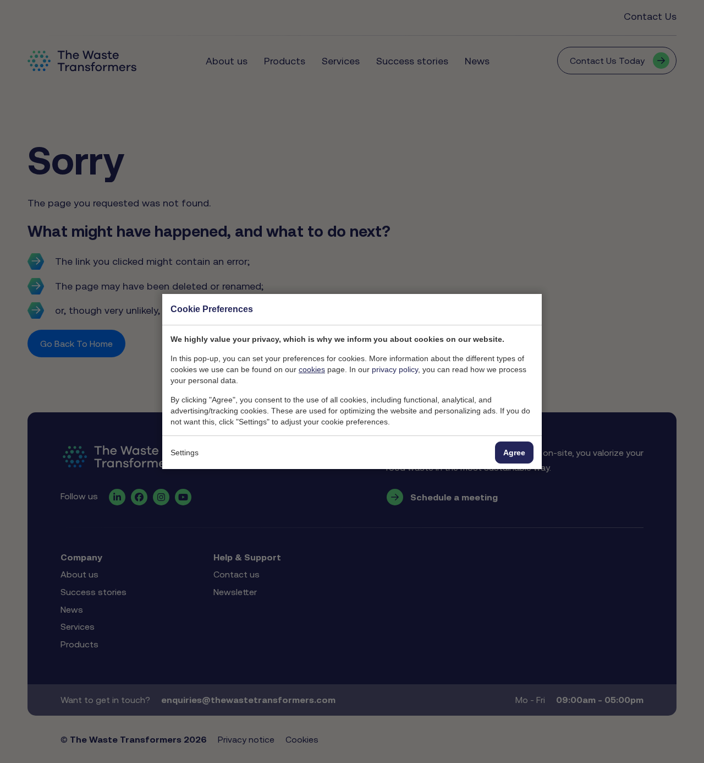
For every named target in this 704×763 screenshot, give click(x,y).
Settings (184, 452)
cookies (312, 369)
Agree (514, 452)
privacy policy (395, 369)
